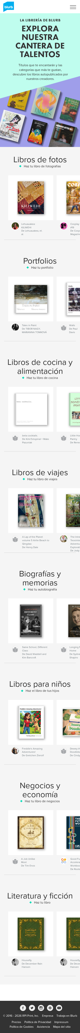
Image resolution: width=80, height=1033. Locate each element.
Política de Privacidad (37, 1022)
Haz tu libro (42, 903)
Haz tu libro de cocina (42, 378)
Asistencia (43, 1027)
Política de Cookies (22, 1027)
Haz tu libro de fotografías (42, 166)
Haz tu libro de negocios (42, 801)
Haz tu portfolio (42, 268)
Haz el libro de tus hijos (42, 691)
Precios (16, 1022)
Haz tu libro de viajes (42, 479)
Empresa (47, 1016)
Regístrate (56, 7)
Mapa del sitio (62, 1027)
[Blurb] (8, 8)
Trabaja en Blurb (66, 1016)
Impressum (61, 1022)
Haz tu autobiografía (42, 589)
